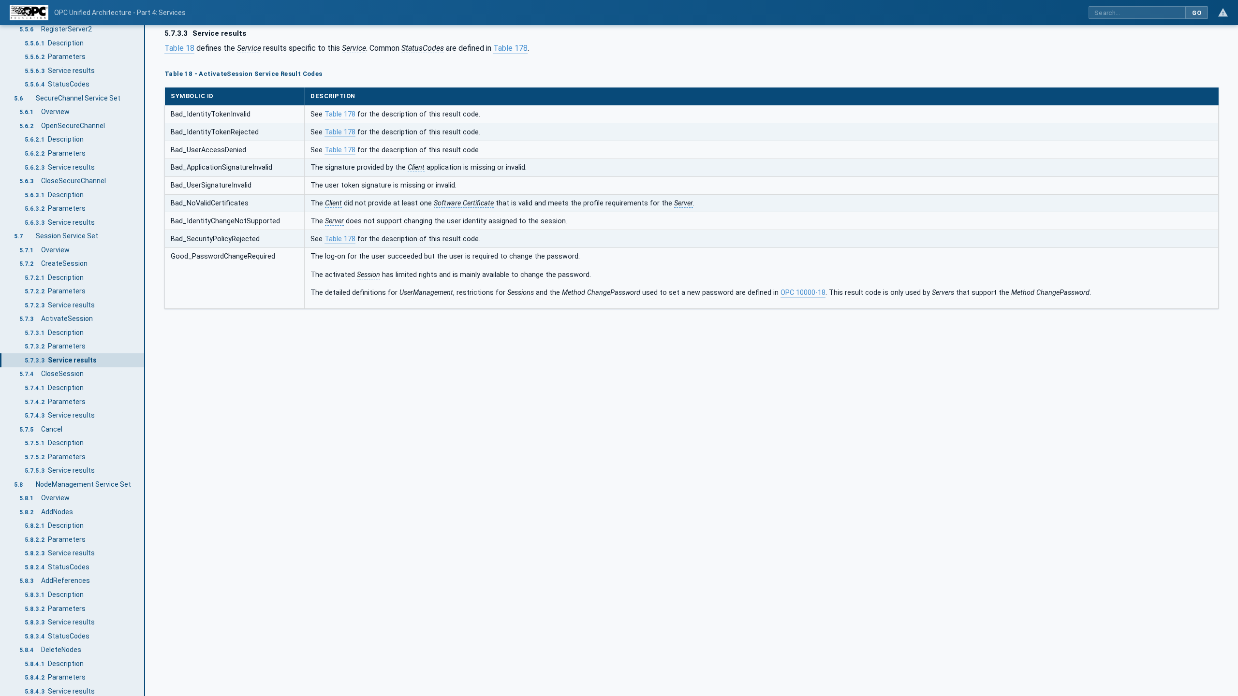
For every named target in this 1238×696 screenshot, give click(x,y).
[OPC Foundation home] (29, 12)
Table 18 (179, 48)
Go (1196, 12)
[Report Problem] (1223, 12)
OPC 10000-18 (803, 293)
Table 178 (510, 48)
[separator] (145, 360)
